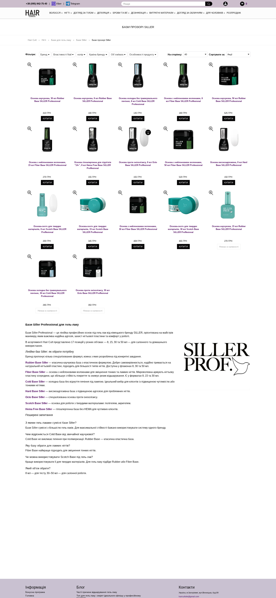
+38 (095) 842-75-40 (37, 3)
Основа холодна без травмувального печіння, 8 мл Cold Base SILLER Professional (138, 101)
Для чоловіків (215, 13)
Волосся (56, 13)
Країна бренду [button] (97, 54)
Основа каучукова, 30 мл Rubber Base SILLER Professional (47, 100)
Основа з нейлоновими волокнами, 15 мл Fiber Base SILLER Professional (47, 164)
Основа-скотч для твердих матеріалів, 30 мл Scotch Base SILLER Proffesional (183, 229)
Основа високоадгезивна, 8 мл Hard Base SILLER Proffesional (228, 164)
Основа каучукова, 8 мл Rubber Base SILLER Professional (93, 100)
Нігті (68, 13)
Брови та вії (121, 13)
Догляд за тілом (84, 13)
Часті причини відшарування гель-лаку (97, 592)
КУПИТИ (47, 118)
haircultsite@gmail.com (189, 596)
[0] (242, 4)
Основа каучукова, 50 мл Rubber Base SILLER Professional (229, 100)
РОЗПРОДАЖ (234, 13)
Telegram (75, 3)
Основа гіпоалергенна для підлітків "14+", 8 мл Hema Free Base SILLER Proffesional (92, 165)
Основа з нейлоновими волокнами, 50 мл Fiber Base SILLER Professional (183, 164)
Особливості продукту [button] (141, 54)
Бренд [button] (43, 54)
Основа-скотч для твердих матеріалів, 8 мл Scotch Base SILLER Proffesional (47, 229)
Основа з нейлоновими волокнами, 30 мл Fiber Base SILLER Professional (138, 228)
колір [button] (80, 54)
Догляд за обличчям (190, 13)
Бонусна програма (35, 592)
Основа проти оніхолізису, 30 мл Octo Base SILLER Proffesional (93, 292)
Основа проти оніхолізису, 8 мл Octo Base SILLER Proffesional (138, 164)
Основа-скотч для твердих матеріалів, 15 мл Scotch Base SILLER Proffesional (92, 229)
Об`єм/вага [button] (117, 54)
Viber (59, 3)
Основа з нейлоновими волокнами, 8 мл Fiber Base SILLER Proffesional (183, 100)
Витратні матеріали (162, 13)
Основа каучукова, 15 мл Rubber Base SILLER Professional (229, 228)
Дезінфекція (139, 13)
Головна (29, 595)
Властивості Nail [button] (62, 54)
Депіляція (104, 13)
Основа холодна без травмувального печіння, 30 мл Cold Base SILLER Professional (47, 293)
